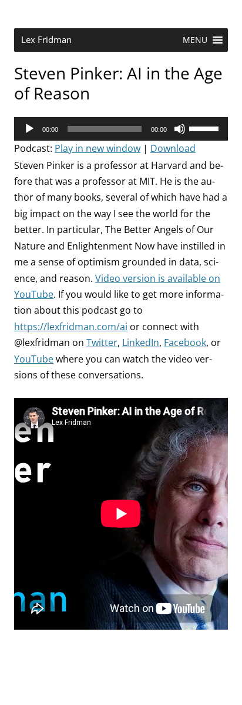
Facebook (185, 342)
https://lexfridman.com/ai (70, 326)
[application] (121, 129)
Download (173, 148)
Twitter (101, 342)
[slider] (205, 127)
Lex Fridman (46, 40)
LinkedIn (140, 342)
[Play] (29, 129)
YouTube (33, 358)
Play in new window (97, 148)
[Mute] (180, 129)
